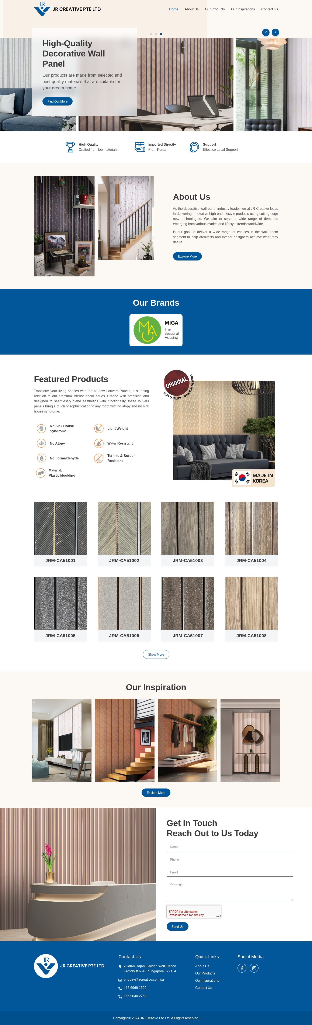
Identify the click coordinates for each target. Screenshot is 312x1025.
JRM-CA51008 (251, 635)
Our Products (215, 9)
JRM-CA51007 (188, 635)
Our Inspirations (243, 9)
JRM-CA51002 (124, 560)
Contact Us (269, 9)
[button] (150, 34)
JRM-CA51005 (60, 635)
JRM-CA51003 (188, 560)
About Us (192, 9)
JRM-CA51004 (251, 560)
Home (173, 9)
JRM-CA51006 (124, 635)
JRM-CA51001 (60, 560)
